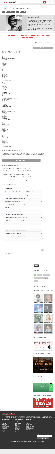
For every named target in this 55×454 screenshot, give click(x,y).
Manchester (24, 441)
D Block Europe (5, 423)
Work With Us (28, 422)
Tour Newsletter (29, 431)
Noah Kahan (4, 422)
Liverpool (42, 441)
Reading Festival (18, 423)
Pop (17, 11)
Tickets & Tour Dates (10, 11)
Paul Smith (17, 429)
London (20, 441)
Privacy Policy (43, 417)
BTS (16, 427)
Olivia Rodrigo (17, 428)
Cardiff (38, 441)
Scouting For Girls (5, 426)
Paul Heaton (4, 427)
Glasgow (34, 441)
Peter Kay (4, 425)
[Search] (44, 2)
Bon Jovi (16, 425)
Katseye (16, 421)
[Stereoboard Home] (9, 2)
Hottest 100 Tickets (18, 431)
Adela (16, 430)
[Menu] (51, 2)
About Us (27, 421)
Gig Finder (28, 429)
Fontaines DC (4, 428)
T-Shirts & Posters (29, 430)
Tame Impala (4, 424)
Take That (4, 421)
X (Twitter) (36, 265)
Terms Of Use (49, 417)
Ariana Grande (18, 422)
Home (3, 11)
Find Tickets (4, 65)
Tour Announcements (30, 428)
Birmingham (30, 441)
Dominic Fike (23, 11)
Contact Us (28, 423)
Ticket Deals (28, 427)
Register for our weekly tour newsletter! (44, 434)
